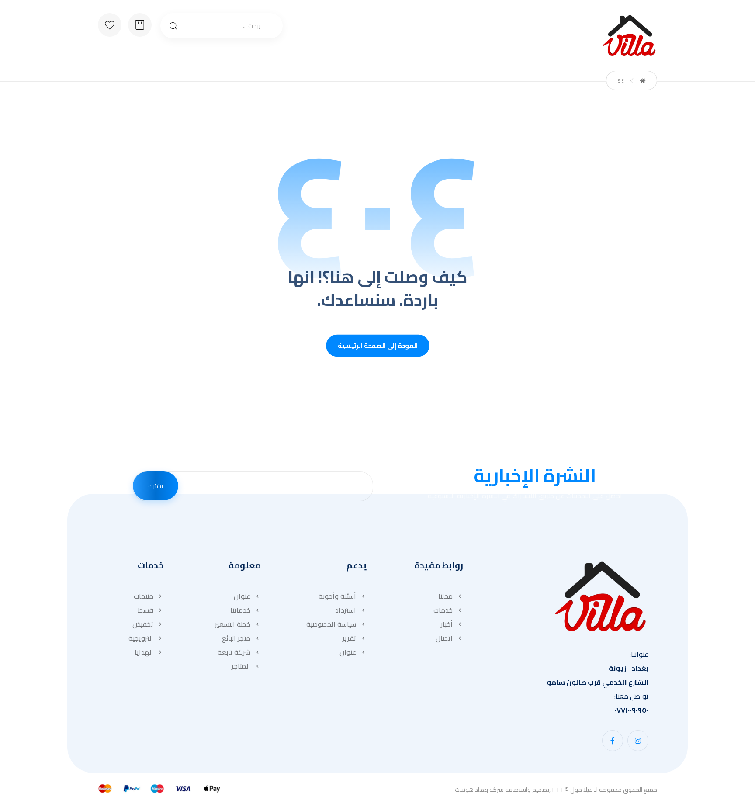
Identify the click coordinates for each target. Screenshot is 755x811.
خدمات (443, 610)
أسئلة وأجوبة (337, 596)
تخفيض (142, 624)
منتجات (143, 596)
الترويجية (140, 638)
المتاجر (241, 665)
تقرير (349, 638)
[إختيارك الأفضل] (629, 36)
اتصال (444, 638)
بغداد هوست (471, 789)
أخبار (447, 624)
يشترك (155, 486)
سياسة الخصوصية (331, 624)
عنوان (347, 652)
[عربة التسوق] (140, 24)
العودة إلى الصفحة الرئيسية (378, 346)
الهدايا (144, 652)
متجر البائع (236, 638)
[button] (637, 740)
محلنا (445, 596)
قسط (145, 610)
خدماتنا (240, 610)
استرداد (345, 610)
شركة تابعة (234, 652)
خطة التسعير (232, 624)
